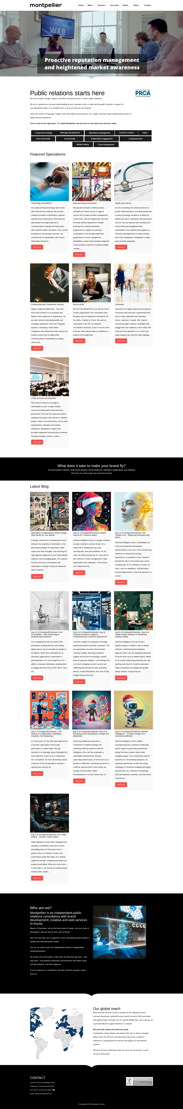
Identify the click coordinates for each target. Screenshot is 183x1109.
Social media (69, 139)
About (125, 5)
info (36, 1093)
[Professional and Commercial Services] (49, 282)
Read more (37, 247)
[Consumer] (133, 282)
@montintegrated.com (44, 1093)
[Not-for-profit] (91, 282)
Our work (114, 5)
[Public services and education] (49, 376)
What (90, 5)
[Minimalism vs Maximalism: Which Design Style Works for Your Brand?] (49, 511)
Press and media (43, 139)
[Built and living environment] (91, 181)
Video (144, 133)
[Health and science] (133, 181)
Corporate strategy (43, 133)
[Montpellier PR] (46, 5)
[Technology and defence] (49, 181)
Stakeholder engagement (102, 139)
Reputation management (99, 133)
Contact (147, 5)
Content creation (126, 133)
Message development (70, 133)
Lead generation (136, 139)
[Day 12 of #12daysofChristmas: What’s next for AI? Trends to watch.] (91, 511)
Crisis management (106, 144)
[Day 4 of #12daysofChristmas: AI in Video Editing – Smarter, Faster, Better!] (49, 813)
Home (81, 5)
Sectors (101, 5)
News (135, 5)
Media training (83, 144)
